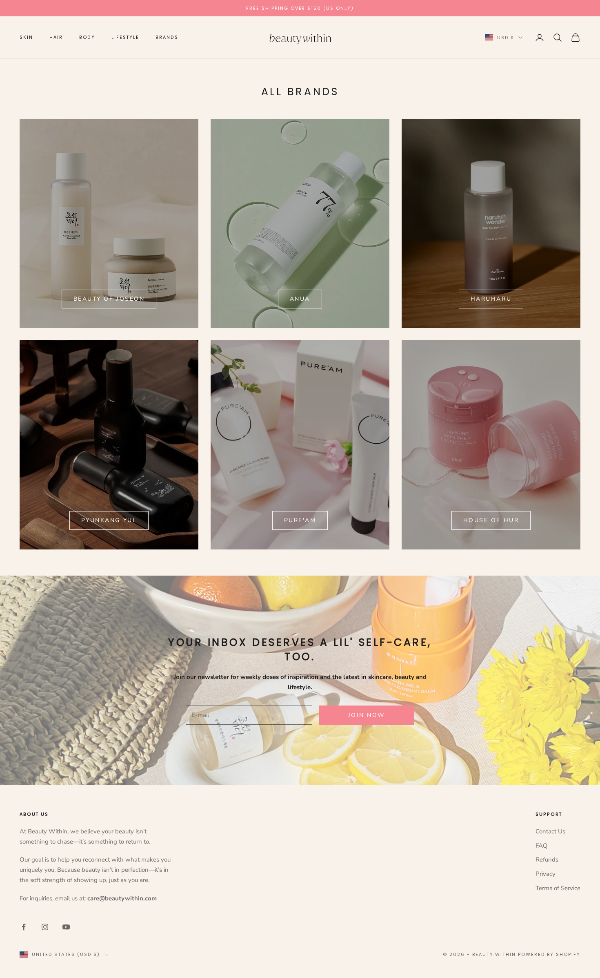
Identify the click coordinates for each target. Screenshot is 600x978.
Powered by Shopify (549, 954)
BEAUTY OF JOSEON (108, 299)
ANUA (300, 299)
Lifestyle (125, 37)
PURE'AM (300, 520)
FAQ (542, 846)
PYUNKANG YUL (109, 520)
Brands (167, 37)
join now (366, 715)
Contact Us (550, 831)
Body (87, 37)
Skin (26, 37)
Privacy (546, 874)
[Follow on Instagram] (45, 927)
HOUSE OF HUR (491, 520)
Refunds (547, 859)
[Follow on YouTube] (66, 927)
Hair (56, 37)
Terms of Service (558, 888)
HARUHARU (491, 299)
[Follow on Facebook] (24, 927)
